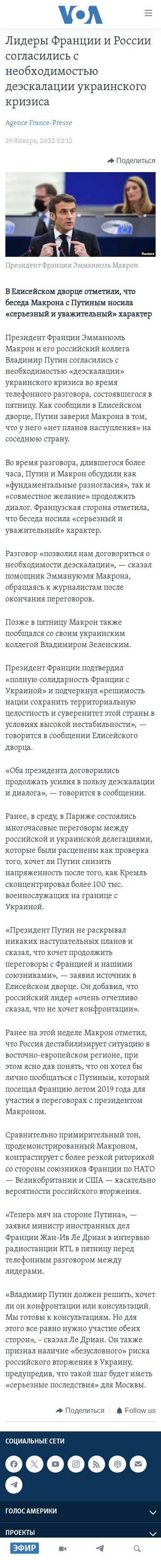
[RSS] (96, 1464)
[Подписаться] (138, 1464)
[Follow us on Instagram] (76, 1464)
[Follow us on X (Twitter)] (34, 1464)
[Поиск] (137, 1549)
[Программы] (62, 1549)
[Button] (131, 161)
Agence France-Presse (38, 123)
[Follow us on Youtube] (55, 1464)
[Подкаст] (117, 1464)
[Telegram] (100, 1549)
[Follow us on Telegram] (13, 1484)
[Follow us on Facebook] (13, 1464)
